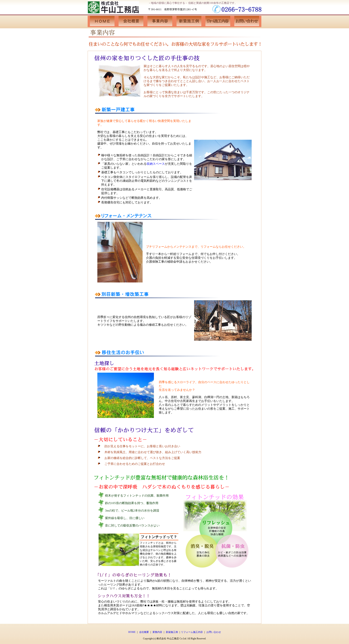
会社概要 (144, 632)
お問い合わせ (213, 632)
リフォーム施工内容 (192, 632)
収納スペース (156, 163)
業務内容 (157, 632)
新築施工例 (172, 632)
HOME (132, 632)
